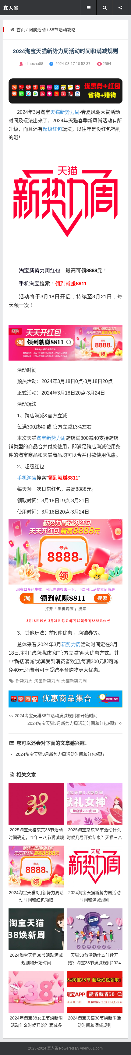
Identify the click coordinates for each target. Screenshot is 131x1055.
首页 (20, 29)
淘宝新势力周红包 (39, 270)
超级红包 (52, 129)
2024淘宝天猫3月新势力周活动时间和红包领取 (74, 723)
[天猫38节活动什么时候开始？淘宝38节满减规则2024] (94, 929)
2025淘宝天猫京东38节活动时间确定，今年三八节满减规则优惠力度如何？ (36, 837)
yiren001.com (91, 1048)
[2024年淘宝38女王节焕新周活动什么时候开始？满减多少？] (36, 992)
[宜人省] (21, 8)
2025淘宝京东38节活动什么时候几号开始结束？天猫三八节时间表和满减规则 (94, 837)
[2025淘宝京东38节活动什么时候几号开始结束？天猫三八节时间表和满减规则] (94, 804)
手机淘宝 (29, 283)
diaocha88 (34, 64)
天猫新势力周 (65, 112)
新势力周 (71, 644)
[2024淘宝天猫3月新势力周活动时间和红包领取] (36, 866)
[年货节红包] (66, 90)
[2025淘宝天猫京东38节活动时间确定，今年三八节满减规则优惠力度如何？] (36, 804)
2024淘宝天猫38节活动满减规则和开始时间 (53, 715)
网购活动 (37, 29)
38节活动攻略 (62, 29)
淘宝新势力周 (51, 438)
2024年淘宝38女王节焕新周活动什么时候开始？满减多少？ (36, 1025)
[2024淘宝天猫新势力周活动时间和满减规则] (94, 866)
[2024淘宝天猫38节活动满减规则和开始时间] (36, 929)
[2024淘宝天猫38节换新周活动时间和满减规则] (94, 992)
